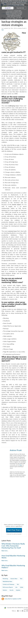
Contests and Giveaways (8, 584)
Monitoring (5, 578)
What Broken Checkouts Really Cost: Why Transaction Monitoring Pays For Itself (13, 546)
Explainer (18, 590)
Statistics (5, 590)
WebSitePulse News (7, 581)
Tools (21, 578)
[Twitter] (20, 611)
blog (20, 465)
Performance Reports (8, 587)
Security (11, 590)
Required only (20, 8)
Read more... (5, 550)
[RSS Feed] (27, 611)
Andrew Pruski (16, 450)
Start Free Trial (13, 530)
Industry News (13, 578)
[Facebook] (18, 611)
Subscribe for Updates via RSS (13, 598)
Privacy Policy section (18, 4)
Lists (16, 587)
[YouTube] (25, 611)
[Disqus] (14, 502)
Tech (3, 30)
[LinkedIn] (22, 611)
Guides (21, 587)
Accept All (7, 8)
